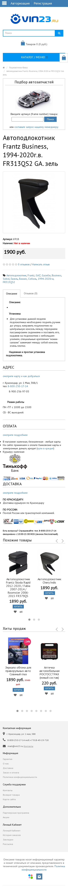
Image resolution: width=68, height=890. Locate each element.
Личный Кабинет (11, 830)
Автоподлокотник (16, 275)
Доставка (8, 768)
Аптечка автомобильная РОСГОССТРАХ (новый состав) (49, 672)
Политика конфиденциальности (20, 777)
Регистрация (43, 3)
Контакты (28, 746)
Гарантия (7, 759)
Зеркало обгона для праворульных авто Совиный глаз (18, 671)
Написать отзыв (41, 264)
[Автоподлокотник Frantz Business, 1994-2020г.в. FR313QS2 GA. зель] (34, 202)
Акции (6, 817)
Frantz (31, 275)
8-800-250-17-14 (18, 386)
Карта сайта (9, 799)
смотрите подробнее (15, 435)
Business (56, 275)
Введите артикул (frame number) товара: (34, 114)
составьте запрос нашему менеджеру (36, 127)
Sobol (6, 278)
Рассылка (8, 844)
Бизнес (23, 278)
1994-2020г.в (46, 278)
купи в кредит (45, 448)
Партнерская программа (16, 812)
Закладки (8, 839)
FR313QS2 (9, 282)
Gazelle (46, 275)
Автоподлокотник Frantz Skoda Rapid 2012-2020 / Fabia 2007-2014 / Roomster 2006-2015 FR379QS (18, 587)
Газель (14, 278)
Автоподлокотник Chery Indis (49, 580)
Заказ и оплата (11, 772)
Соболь (32, 278)
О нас (6, 763)
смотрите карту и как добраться (21, 376)
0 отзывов (24, 264)
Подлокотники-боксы (18, 67)
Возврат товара (11, 794)
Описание (11, 293)
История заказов (12, 835)
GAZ (38, 275)
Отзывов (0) (30, 293)
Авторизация (20, 3)
